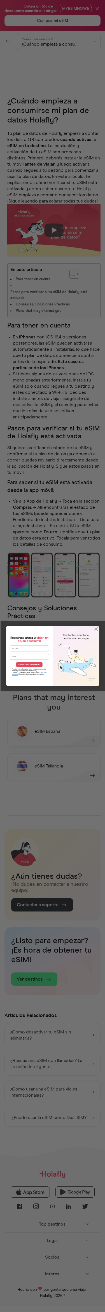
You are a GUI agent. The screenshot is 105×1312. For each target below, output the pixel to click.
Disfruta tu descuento (29, 665)
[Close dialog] (96, 629)
